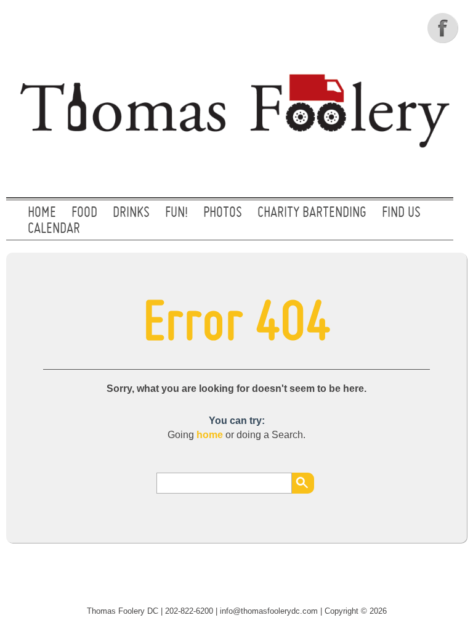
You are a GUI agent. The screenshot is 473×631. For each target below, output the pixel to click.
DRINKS (131, 213)
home (209, 434)
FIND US (401, 213)
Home (42, 213)
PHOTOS (222, 213)
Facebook (444, 27)
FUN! (176, 213)
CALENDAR (54, 229)
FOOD (84, 213)
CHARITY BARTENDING (311, 213)
